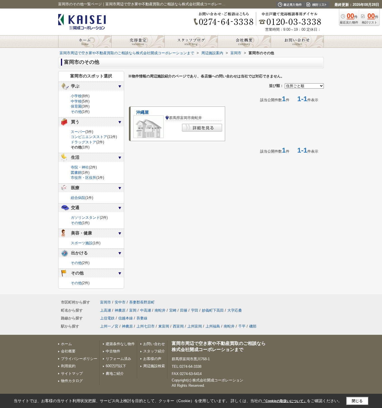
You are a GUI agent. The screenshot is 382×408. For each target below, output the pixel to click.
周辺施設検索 (154, 366)
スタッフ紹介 (154, 351)
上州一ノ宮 (109, 326)
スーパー (78, 132)
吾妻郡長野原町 (142, 302)
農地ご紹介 (115, 373)
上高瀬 (105, 310)
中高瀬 (145, 310)
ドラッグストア (83, 142)
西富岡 (178, 326)
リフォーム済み (118, 359)
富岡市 (105, 302)
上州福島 (213, 326)
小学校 (76, 96)
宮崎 (172, 310)
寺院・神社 (80, 167)
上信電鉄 (107, 318)
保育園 (76, 106)
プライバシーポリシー (79, 359)
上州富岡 (194, 326)
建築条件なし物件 (120, 344)
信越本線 (125, 318)
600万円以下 (116, 366)
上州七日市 (145, 326)
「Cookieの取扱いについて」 (284, 401)
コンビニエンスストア (89, 137)
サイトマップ (72, 373)
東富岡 (163, 326)
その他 (76, 112)
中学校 (76, 101)
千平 (242, 326)
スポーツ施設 (82, 243)
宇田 (194, 310)
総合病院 (78, 198)
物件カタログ (72, 381)
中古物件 (113, 351)
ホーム (66, 344)
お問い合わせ (154, 344)
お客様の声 (152, 359)
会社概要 (68, 351)
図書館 (76, 172)
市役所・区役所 (83, 177)
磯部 (252, 326)
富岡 (132, 310)
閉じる (357, 401)
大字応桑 (234, 310)
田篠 (183, 310)
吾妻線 (141, 318)
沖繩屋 (142, 112)
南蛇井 (160, 310)
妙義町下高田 (213, 310)
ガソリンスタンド (85, 217)
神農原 (120, 310)
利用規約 (68, 366)
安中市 (120, 302)
